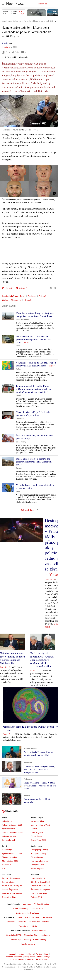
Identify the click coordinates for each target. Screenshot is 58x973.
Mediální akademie (14, 957)
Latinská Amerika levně (12, 893)
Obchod (5, 300)
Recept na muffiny (38, 853)
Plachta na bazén (32, 917)
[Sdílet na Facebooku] (51, 288)
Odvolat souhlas (17, 959)
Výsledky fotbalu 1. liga (12, 853)
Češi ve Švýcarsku (10, 889)
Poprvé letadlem (9, 882)
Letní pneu (45, 935)
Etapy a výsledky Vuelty (41, 825)
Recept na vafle (37, 865)
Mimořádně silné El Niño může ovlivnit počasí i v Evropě (30, 728)
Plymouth (28, 300)
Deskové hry (15, 939)
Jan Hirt (34, 829)
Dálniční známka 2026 (40, 882)
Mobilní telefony (38, 931)
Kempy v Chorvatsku (11, 878)
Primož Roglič (36, 836)
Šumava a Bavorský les (12, 886)
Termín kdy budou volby (12, 832)
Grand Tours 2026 (38, 840)
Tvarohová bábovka (39, 861)
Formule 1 (6, 865)
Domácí (19, 395)
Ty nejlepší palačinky (39, 850)
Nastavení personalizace (36, 959)
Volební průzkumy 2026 (12, 825)
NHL (4, 868)
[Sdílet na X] (55, 288)
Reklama (30, 954)
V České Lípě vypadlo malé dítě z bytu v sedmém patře (35, 486)
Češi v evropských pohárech (28, 913)
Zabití (22, 296)
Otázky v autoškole (39, 893)
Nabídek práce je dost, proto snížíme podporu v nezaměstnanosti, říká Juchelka (12, 658)
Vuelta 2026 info (37, 821)
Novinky (5, 43)
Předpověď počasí (41, 904)
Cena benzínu (37, 908)
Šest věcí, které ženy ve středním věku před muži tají (34, 437)
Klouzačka (22, 922)
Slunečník (11, 922)
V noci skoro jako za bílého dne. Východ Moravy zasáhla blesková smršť (36, 364)
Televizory (27, 939)
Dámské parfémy (31, 935)
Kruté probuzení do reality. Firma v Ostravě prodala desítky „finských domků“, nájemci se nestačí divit (33, 388)
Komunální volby (9, 840)
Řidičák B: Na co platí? (40, 889)
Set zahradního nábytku (38, 922)
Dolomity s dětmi (9, 897)
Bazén (20, 917)
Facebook (12, 954)
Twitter (21, 954)
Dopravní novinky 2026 (40, 886)
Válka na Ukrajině (23, 320)
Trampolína (47, 917)
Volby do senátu (9, 836)
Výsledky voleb (8, 829)
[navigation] (3, 4)
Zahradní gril (23, 926)
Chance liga (7, 850)
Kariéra (39, 954)
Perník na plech (37, 868)
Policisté (42, 296)
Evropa (19, 468)
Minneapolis (16, 300)
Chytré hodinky (39, 939)
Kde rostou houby (20, 908)
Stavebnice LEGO (14, 935)
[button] (29, 111)
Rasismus (32, 296)
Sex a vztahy (21, 442)
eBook (7, 52)
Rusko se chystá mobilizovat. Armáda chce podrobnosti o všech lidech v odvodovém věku (42, 659)
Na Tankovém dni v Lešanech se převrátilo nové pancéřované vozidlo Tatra (33, 339)
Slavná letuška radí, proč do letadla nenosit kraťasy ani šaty (33, 413)
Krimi (18, 346)
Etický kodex (29, 957)
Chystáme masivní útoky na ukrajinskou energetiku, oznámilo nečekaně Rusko (35, 314)
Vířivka (34, 926)
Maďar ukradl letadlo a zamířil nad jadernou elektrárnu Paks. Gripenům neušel (34, 461)
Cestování (20, 419)
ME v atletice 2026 (10, 861)
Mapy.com (27, 904)
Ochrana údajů (43, 957)
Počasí (18, 369)
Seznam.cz (42, 4)
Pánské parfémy (28, 944)
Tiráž (46, 954)
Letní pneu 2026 (38, 878)
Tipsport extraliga (9, 857)
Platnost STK (36, 897)
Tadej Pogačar (37, 832)
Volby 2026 (7, 821)
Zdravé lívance (37, 857)
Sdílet (17, 52)
